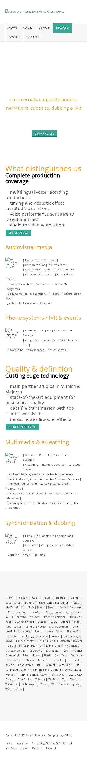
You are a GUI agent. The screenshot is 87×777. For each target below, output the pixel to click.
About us (22, 743)
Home (9, 743)
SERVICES (61, 28)
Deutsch (37, 748)
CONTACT (33, 37)
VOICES (28, 28)
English (24, 748)
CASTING (14, 37)
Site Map (10, 748)
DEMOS (44, 28)
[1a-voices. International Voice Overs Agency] (34, 11)
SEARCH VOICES (44, 133)
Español (51, 748)
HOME (12, 28)
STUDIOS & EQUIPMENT (22, 427)
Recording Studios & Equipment (52, 743)
